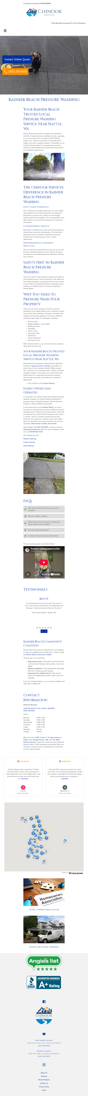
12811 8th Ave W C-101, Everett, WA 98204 (39, 708)
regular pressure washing (40, 366)
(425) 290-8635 (42, 427)
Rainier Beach (48, 407)
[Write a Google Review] (18, 762)
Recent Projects (44, 1080)
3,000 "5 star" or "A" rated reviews (47, 737)
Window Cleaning (29, 439)
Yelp (46, 740)
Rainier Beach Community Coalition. (39, 654)
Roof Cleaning (28, 446)
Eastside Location (44, 1051)
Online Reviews (49, 383)
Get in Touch (28, 427)
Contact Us (44, 1083)
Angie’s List (27, 740)
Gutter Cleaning (29, 442)
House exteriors (33, 324)
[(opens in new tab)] (44, 962)
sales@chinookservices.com (33, 429)
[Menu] (5, 31)
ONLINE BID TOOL (36, 432)
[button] (44, 509)
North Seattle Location (44, 1040)
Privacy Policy (44, 1087)
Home (44, 1090)
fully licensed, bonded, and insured (43, 423)
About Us (44, 1073)
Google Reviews (38, 740)
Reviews (44, 1076)
